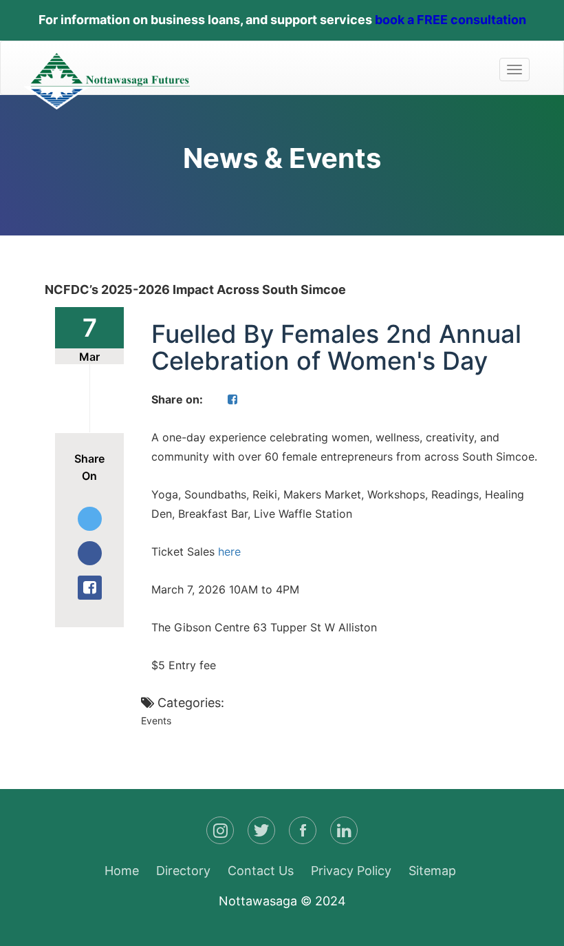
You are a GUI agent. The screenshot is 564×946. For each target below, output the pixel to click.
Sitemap (432, 870)
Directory (183, 870)
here (231, 551)
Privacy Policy (351, 870)
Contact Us (261, 870)
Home (122, 870)
